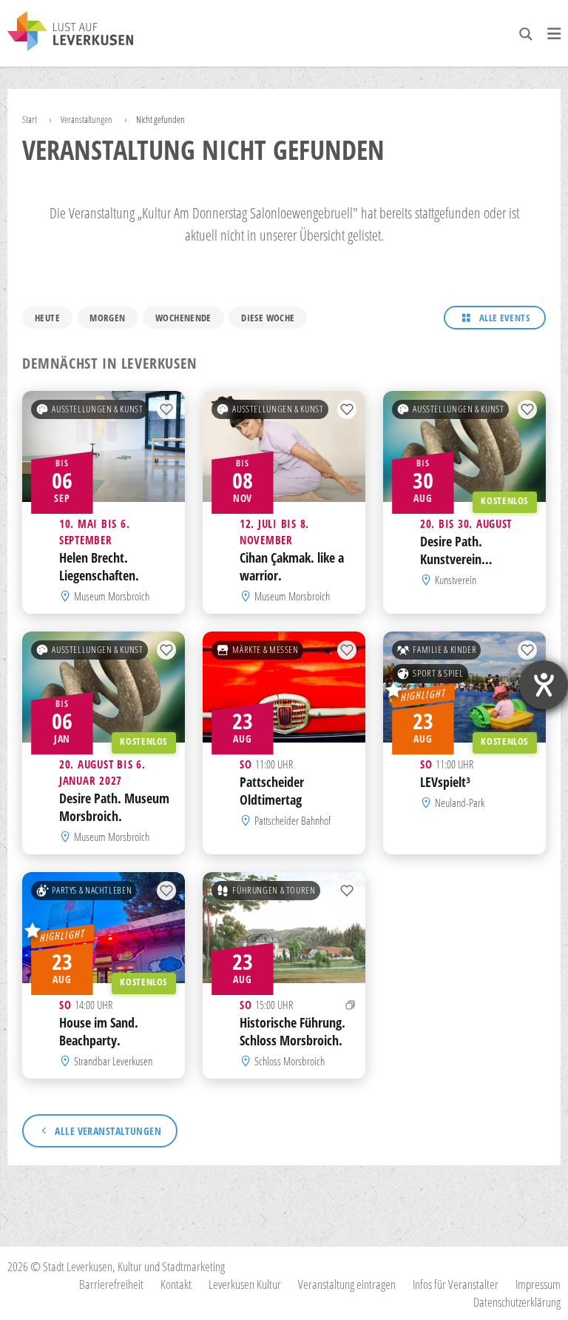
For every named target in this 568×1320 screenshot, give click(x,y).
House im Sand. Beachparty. (98, 1031)
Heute (47, 317)
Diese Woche (267, 317)
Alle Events (504, 317)
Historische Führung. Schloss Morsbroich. (292, 1031)
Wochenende (183, 317)
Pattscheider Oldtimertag (272, 790)
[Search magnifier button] (525, 34)
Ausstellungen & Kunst (97, 409)
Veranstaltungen (86, 119)
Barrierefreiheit (111, 1284)
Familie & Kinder (444, 649)
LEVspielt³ (445, 782)
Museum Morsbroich (111, 596)
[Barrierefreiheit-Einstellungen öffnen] (543, 684)
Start (29, 119)
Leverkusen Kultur (245, 1284)
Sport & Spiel (438, 673)
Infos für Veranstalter (455, 1284)
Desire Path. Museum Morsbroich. (114, 807)
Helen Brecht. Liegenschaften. (99, 566)
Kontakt (176, 1284)
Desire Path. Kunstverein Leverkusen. (451, 559)
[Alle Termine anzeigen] (350, 1004)
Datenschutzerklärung (517, 1301)
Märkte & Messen (265, 649)
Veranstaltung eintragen (347, 1284)
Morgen (107, 317)
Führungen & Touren (273, 890)
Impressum (538, 1284)
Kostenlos (504, 501)
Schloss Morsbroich (289, 1060)
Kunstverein (455, 579)
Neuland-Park (459, 802)
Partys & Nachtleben (92, 890)
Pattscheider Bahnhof (292, 820)
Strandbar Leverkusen (113, 1060)
